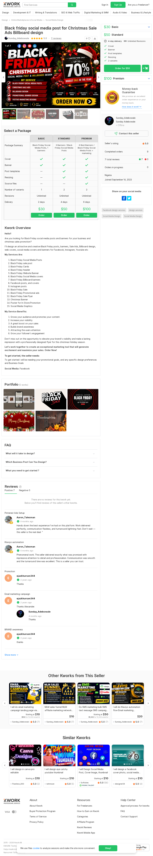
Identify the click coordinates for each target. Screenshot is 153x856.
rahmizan (50, 784)
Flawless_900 (18, 784)
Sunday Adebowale (125, 121)
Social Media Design (111, 216)
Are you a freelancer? (138, 4)
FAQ (123, 811)
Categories (82, 816)
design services (135, 210)
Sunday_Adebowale (40, 611)
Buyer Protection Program (42, 811)
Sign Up (118, 4)
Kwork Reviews (84, 827)
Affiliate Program (85, 822)
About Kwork (36, 805)
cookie (36, 848)
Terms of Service (38, 816)
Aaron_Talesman (26, 517)
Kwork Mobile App (86, 832)
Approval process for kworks (135, 805)
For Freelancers (84, 805)
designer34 (120, 784)
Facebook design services (114, 210)
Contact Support (129, 816)
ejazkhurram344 (26, 575)
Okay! (108, 848)
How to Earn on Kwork (88, 811)
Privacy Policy (36, 822)
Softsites (85, 783)
